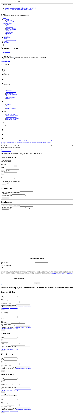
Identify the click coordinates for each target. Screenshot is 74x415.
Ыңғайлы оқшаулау (11, 40)
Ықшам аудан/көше (5, 170)
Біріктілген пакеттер (11, 108)
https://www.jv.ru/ (6, 52)
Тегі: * (2, 297)
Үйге (4, 18)
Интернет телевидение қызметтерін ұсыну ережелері (38, 142)
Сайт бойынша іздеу (20, 1)
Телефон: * (3, 302)
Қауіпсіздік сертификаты (12, 118)
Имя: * (2, 378)
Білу (16, 165)
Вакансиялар (9, 32)
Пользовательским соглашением (23, 306)
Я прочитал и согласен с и (16, 307)
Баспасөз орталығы (11, 25)
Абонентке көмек (10, 114)
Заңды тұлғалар (10, 20)
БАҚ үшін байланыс (11, 31)
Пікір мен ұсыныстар (11, 117)
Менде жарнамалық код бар (9, 305)
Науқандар (6, 36)
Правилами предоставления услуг (10, 308)
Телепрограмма (5, 61)
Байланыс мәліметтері (11, 94)
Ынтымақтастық (10, 97)
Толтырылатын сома (7, 195)
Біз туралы (9, 90)
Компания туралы (7, 23)
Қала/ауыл (3, 164)
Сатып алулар (9, 34)
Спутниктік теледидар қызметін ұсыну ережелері (13, 142)
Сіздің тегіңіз (5, 183)
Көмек (5, 38)
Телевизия (8, 104)
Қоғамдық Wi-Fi (10, 21)
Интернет (8, 105)
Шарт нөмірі (5, 181)
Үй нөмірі (3, 171)
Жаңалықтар (9, 27)
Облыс (2, 163)
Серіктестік (6, 41)
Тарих (7, 24)
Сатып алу (9, 98)
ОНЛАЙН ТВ (9, 107)
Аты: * (2, 296)
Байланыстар (6, 37)
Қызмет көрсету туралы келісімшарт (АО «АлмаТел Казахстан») (17, 140)
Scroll (2, 413)
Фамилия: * (3, 380)
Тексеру (4, 184)
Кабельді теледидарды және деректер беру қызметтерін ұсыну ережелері (50, 140)
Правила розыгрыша (6, 151)
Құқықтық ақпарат (11, 28)
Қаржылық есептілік (11, 29)
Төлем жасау (5, 198)
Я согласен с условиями (18, 278)
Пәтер (2, 173)
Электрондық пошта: (6, 303)
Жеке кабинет (6, 42)
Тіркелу (2, 309)
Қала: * (2, 299)
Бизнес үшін (6, 19)
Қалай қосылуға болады (12, 115)
